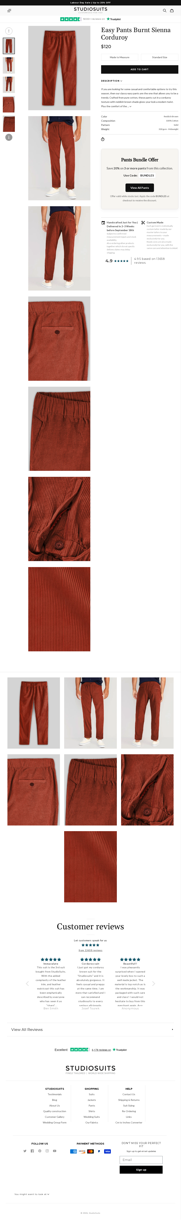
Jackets (91, 1099)
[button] (9, 10)
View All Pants (139, 187)
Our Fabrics (91, 1122)
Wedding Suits (92, 1116)
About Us (54, 1105)
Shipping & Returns (129, 1099)
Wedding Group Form (54, 1122)
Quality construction (54, 1111)
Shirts (92, 1111)
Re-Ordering (129, 1111)
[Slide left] (8, 31)
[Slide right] (8, 137)
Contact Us (128, 1094)
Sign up (141, 1169)
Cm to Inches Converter (128, 1122)
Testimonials (55, 1094)
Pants (92, 1105)
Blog (54, 1099)
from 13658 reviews (91, 950)
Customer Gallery (54, 1116)
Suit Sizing (129, 1105)
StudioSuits (94, 1213)
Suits (92, 1094)
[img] (90, 945)
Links (129, 1116)
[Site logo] (90, 1070)
